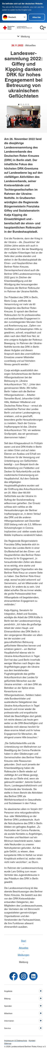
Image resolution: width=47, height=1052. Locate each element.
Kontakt (32, 1040)
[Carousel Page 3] (23, 104)
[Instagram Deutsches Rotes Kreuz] (23, 976)
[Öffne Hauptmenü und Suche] (43, 28)
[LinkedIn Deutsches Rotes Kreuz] (33, 976)
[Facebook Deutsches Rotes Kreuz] (13, 976)
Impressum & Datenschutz (15, 1040)
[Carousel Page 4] (26, 104)
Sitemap (7, 1043)
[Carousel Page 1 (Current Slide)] (18, 104)
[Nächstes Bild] (40, 116)
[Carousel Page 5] (28, 104)
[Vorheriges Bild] (7, 116)
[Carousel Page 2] (21, 104)
